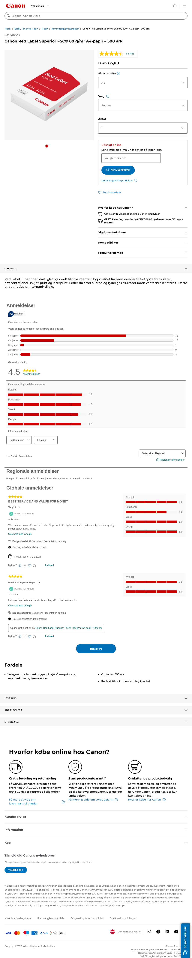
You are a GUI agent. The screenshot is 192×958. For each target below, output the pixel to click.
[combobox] (96, 16)
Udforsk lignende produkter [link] (117, 180)
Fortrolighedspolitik (50, 918)
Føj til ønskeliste (112, 192)
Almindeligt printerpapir (65, 28)
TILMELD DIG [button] (15, 870)
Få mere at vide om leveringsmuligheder (23, 801)
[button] (47, 146)
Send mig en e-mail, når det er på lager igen (131, 149)
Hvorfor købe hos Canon (144, 799)
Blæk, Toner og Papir (26, 28)
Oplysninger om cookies (87, 918)
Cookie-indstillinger (123, 918)
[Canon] (15, 6)
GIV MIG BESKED (120, 170)
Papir (45, 28)
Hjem (7, 28)
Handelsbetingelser (17, 918)
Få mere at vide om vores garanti (90, 799)
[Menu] (184, 6)
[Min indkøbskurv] (175, 6)
